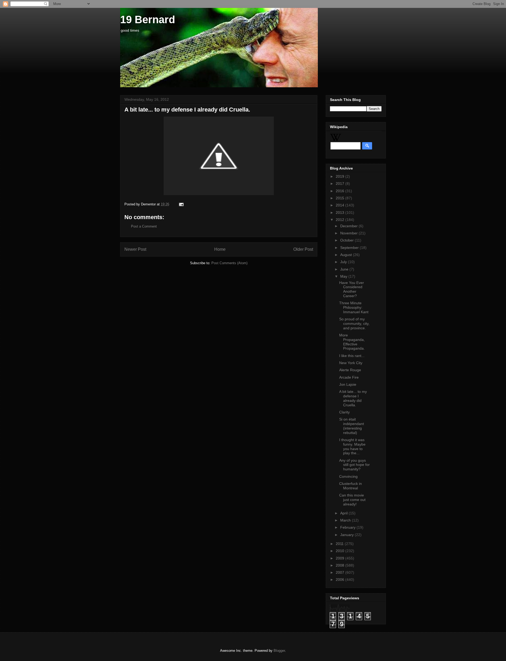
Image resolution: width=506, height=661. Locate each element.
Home (220, 249)
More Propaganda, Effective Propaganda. (352, 341)
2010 (340, 551)
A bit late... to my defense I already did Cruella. (353, 398)
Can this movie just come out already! (352, 499)
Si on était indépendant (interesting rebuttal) (351, 426)
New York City (350, 363)
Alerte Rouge (350, 370)
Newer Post (135, 249)
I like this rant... (351, 356)
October (347, 240)
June (344, 269)
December (349, 226)
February (348, 527)
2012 (340, 220)
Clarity (344, 412)
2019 (340, 176)
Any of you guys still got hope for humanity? (354, 464)
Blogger (279, 651)
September (350, 247)
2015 (340, 198)
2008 (340, 565)
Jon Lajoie (347, 384)
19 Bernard (147, 19)
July (344, 262)
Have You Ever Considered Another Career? (351, 289)
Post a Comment (144, 226)
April (344, 513)
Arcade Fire (349, 377)
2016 (340, 191)
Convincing (348, 476)
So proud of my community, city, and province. (354, 323)
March (346, 520)
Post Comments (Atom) (229, 263)
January (347, 535)
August (346, 255)
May (344, 276)
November (349, 233)
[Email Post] (180, 204)
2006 (340, 579)
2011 (340, 544)
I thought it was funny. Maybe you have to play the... (352, 446)
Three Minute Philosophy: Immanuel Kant (353, 307)
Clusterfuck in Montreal (350, 485)
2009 (340, 558)
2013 (340, 212)
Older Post (303, 249)
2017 (340, 183)
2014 (340, 205)
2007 (340, 572)
